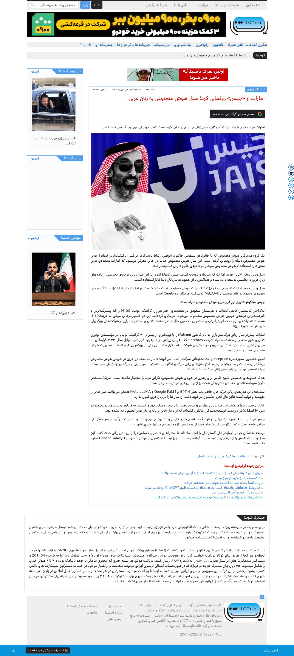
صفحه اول (253, 5)
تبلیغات (92, 612)
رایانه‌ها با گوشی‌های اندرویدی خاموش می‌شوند (216, 55)
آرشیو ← (33, 71)
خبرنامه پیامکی (156, 5)
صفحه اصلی (205, 456)
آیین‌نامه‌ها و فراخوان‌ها (133, 45)
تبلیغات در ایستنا (227, 5)
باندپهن (218, 45)
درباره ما (202, 5)
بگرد (85, 5)
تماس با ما (182, 5)
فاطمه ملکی (236, 456)
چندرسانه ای (104, 45)
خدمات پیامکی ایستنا (82, 606)
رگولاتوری (202, 45)
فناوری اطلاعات (256, 45)
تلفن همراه (235, 45)
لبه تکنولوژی (182, 45)
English (85, 45)
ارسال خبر (115, 619)
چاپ (220, 456)
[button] (147, 650)
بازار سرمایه (162, 45)
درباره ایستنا (113, 612)
